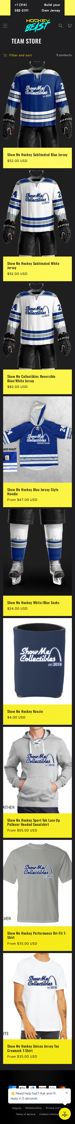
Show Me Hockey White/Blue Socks (33, 602)
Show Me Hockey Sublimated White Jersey (33, 265)
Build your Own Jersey (51, 7)
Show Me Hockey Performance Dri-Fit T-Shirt (36, 935)
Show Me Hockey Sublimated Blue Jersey (37, 155)
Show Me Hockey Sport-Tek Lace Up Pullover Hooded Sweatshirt (33, 822)
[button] (5, 25)
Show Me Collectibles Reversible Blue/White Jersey (31, 378)
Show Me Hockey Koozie (25, 711)
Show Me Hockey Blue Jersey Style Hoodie (32, 492)
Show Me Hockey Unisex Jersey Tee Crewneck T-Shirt (33, 1048)
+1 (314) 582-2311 (22, 7)
